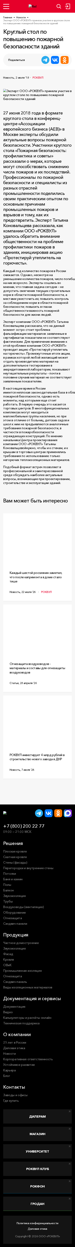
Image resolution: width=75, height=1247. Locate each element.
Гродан (37, 1204)
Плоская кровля (15, 851)
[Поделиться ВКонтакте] (55, 60)
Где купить (11, 1101)
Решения (13, 843)
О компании (17, 1034)
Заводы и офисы (15, 1095)
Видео (8, 1012)
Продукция (15, 935)
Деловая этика (14, 1048)
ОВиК (7, 965)
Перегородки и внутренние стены (28, 868)
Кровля (8, 959)
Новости (9, 1054)
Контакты (14, 1087)
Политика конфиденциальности (37, 1223)
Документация (14, 1006)
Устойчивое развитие (19, 1065)
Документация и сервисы (32, 998)
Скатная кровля (15, 857)
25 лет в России (14, 1042)
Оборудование (14, 912)
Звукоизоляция (14, 896)
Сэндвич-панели (15, 924)
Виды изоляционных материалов (27, 987)
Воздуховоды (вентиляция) (23, 907)
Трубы (8, 901)
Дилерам (37, 1116)
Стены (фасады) (15, 862)
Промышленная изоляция (22, 971)
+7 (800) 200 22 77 (23, 826)
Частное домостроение (21, 943)
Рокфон (37, 1186)
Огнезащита (12, 918)
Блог (6, 1076)
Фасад (8, 954)
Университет (37, 1151)
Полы (7, 885)
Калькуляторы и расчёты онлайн (27, 1018)
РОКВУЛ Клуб (37, 1169)
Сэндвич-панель (15, 982)
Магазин (37, 1134)
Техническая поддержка (21, 1023)
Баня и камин (13, 879)
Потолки (9, 874)
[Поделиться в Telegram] (45, 60)
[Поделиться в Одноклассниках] (65, 60)
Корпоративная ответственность (28, 1059)
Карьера (9, 1070)
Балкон (8, 890)
